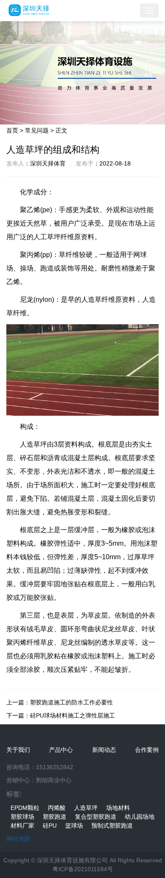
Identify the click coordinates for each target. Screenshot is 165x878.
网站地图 (18, 838)
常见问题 (37, 130)
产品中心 (61, 749)
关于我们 (18, 749)
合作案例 (147, 749)
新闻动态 (104, 749)
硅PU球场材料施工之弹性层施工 (72, 715)
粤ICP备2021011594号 (82, 869)
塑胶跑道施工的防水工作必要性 (71, 702)
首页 (12, 130)
